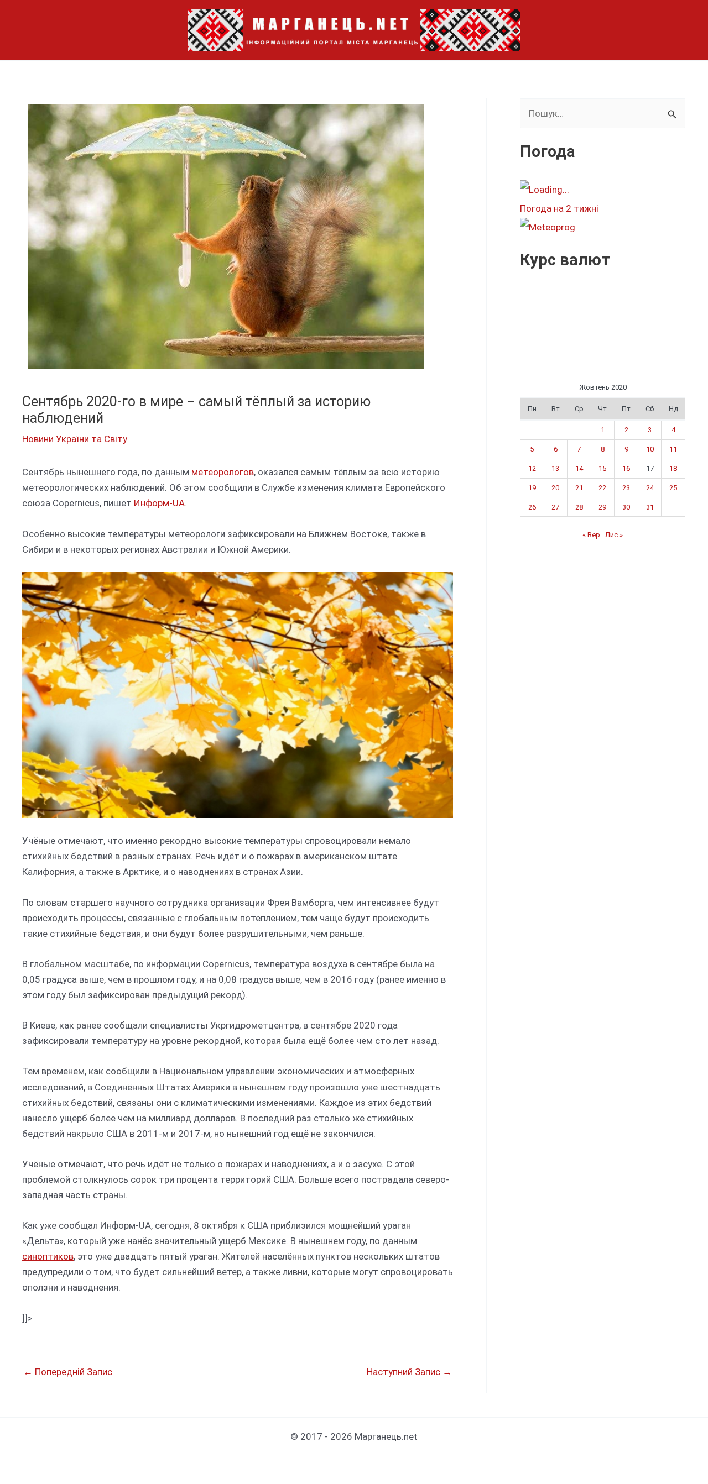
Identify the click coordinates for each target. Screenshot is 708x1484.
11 (673, 449)
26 (532, 507)
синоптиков (48, 1256)
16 (626, 468)
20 (555, 488)
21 (579, 488)
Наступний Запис (409, 1372)
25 (673, 488)
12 (532, 468)
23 (626, 488)
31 (650, 507)
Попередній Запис (67, 1372)
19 (532, 488)
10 (650, 449)
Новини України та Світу (74, 438)
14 (579, 468)
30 (626, 507)
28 (579, 507)
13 (555, 468)
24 (650, 488)
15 (602, 468)
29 (602, 507)
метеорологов (222, 472)
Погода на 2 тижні (559, 208)
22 (602, 488)
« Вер (591, 535)
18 (673, 468)
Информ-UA (159, 502)
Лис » (614, 535)
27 (555, 507)
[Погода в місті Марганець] (602, 189)
